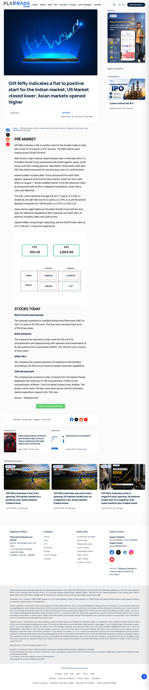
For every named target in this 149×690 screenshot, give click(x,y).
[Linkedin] (124, 552)
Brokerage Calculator (86, 537)
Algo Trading (82, 559)
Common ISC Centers (85, 683)
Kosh (46, 540)
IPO (45, 544)
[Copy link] (8, 144)
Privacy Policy (83, 678)
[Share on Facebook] (8, 130)
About (46, 537)
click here (75, 631)
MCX (78, 674)
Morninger (66, 113)
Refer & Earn (82, 555)
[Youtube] (112, 559)
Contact (47, 559)
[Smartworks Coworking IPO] (58, 442)
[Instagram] (131, 552)
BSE (72, 674)
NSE (66, 674)
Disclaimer (96, 678)
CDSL (85, 674)
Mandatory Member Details (61, 683)
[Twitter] (118, 552)
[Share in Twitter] (8, 135)
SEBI (92, 674)
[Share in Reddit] (8, 139)
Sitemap (52, 678)
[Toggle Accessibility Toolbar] (144, 677)
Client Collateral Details (106, 683)
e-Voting (58, 674)
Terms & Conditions (66, 678)
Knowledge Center (85, 551)
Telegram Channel (125, 568)
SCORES (53, 599)
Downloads (82, 540)
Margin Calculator (85, 544)
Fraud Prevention (40, 683)
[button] (114, 4)
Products (48, 548)
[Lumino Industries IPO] (126, 89)
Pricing (47, 551)
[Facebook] (112, 552)
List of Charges (50, 555)
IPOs (112, 81)
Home (15, 128)
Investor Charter (84, 562)
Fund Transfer (83, 548)
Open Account (135, 4)
